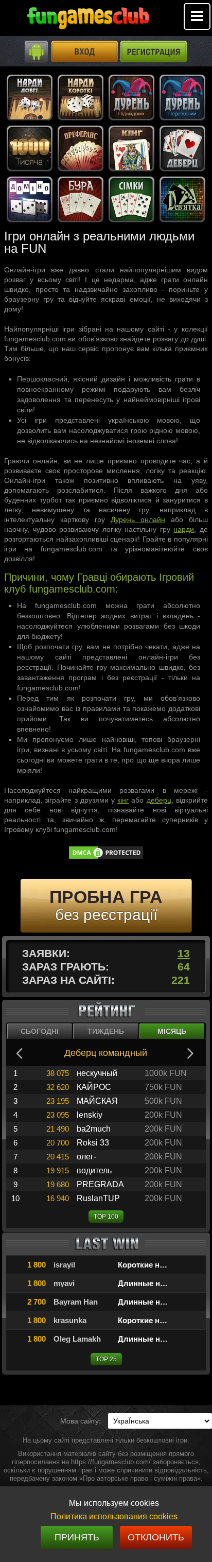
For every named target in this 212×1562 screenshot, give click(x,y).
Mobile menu (197, 16)
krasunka (70, 1320)
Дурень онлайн (138, 519)
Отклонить (156, 1537)
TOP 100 (106, 1216)
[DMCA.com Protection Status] (106, 857)
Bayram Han (76, 1302)
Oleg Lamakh (77, 1339)
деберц (159, 800)
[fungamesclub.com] (88, 20)
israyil (64, 1265)
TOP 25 (106, 1359)
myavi (64, 1283)
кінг (123, 800)
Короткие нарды (149, 1264)
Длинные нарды (149, 1283)
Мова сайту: (80, 1421)
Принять (77, 1537)
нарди (183, 529)
